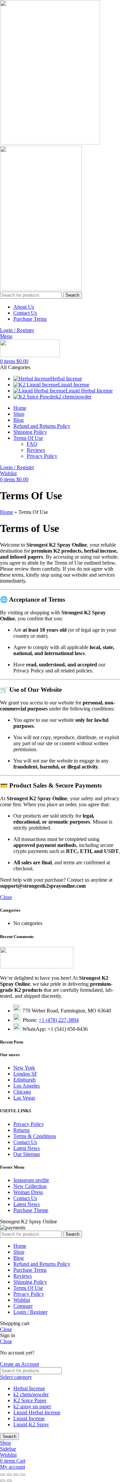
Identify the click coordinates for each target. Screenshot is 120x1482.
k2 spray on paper (32, 1406)
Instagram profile (31, 1180)
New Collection (30, 1186)
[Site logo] (50, 142)
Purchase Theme (30, 1210)
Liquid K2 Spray (31, 1424)
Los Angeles (26, 1086)
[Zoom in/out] (22, 1475)
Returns (21, 1130)
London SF (25, 1074)
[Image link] (36, 966)
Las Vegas (24, 1098)
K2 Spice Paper (29, 1400)
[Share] (9, 1475)
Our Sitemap (26, 1154)
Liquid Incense (29, 1418)
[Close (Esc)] (2, 1475)
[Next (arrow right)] (9, 1481)
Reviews (36, 450)
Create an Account (19, 1364)
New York (24, 1068)
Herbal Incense (29, 1388)
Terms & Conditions (34, 1136)
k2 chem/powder (31, 1394)
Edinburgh (24, 1080)
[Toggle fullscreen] (16, 1475)
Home (6, 512)
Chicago (22, 1092)
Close (6, 897)
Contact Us (25, 1142)
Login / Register (30, 1312)
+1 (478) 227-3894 (59, 1020)
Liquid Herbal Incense (36, 1412)
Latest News (26, 1148)
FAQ (32, 444)
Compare (23, 1306)
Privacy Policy (42, 456)
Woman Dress (28, 1192)
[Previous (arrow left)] (2, 1481)
